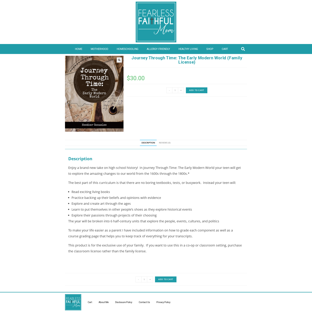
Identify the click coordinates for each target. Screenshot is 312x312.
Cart (225, 49)
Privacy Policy (163, 302)
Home (78, 49)
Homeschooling (127, 49)
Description (148, 142)
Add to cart (196, 90)
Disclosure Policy (123, 302)
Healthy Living (188, 49)
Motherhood (99, 49)
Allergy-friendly (158, 49)
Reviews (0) (164, 142)
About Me (104, 302)
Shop (209, 49)
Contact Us (144, 302)
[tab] (148, 143)
